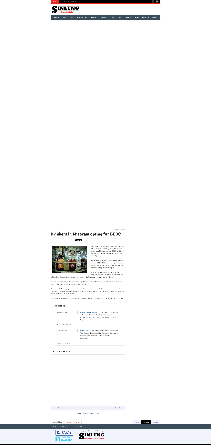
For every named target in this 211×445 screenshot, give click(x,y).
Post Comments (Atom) (92, 414)
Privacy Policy (65, 426)
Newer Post (57, 408)
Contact (155, 422)
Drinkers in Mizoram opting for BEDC (86, 234)
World (65, 18)
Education (145, 18)
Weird (137, 18)
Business (93, 18)
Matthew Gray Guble (86, 312)
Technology (103, 18)
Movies (154, 18)
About (137, 422)
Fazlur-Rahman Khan (86, 331)
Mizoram (59, 229)
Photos (77, 422)
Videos (68, 422)
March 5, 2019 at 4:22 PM (64, 325)
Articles (56, 18)
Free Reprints (78, 426)
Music (121, 18)
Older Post (118, 408)
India (72, 18)
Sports (128, 18)
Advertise (146, 422)
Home (88, 408)
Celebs (113, 18)
